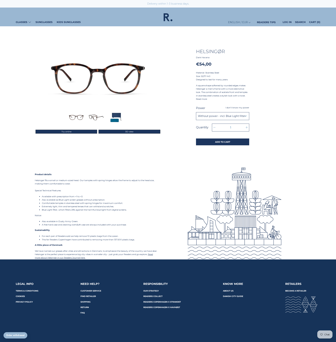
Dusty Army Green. (68, 221)
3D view (129, 131)
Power (222, 108)
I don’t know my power (237, 107)
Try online (66, 131)
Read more (201, 99)
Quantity (202, 127)
